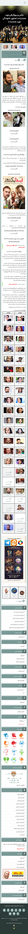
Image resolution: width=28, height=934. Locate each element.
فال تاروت (22, 835)
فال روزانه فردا (21, 899)
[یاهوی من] (23, 910)
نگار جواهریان (20, 332)
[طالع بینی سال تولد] (14, 778)
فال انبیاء (22, 646)
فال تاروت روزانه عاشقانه (19, 828)
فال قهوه (22, 655)
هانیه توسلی (8, 383)
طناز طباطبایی (20, 434)
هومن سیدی (8, 394)
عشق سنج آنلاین (20, 712)
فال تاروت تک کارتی (20, 804)
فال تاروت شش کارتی (19, 816)
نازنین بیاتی (20, 383)
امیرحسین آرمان (8, 424)
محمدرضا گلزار (20, 414)
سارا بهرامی (8, 521)
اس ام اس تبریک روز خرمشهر (18, 618)
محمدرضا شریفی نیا (20, 494)
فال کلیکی (22, 702)
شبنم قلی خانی (8, 465)
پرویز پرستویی (20, 373)
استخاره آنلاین (21, 637)
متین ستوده (20, 465)
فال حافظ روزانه (21, 861)
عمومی (17, 601)
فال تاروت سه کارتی (20, 807)
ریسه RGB (22, 721)
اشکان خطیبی (8, 445)
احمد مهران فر (8, 531)
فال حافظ (22, 858)
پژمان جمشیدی (8, 455)
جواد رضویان (8, 363)
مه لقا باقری (20, 501)
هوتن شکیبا (20, 531)
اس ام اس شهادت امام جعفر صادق (17, 624)
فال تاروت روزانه (20, 794)
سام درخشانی (20, 445)
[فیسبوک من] (15, 910)
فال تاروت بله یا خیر (20, 832)
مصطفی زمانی (20, 475)
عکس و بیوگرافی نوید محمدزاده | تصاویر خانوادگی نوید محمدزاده (14, 18)
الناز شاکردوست (8, 332)
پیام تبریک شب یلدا (20, 867)
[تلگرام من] (19, 910)
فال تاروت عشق (21, 825)
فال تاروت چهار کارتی (20, 810)
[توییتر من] (4, 910)
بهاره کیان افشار (20, 394)
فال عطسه (22, 887)
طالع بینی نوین (21, 890)
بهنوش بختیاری (20, 342)
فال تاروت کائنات (20, 801)
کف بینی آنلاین (6, 595)
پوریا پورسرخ (8, 342)
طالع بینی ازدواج (14, 595)
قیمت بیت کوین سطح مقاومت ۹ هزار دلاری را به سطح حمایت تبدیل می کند (14, 845)
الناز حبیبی (20, 404)
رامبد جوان (20, 455)
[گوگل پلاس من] (17, 913)
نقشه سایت (8, 923)
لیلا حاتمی (8, 373)
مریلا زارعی (8, 434)
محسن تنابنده (20, 484)
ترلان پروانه (20, 322)
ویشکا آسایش (8, 404)
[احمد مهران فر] (22, 47)
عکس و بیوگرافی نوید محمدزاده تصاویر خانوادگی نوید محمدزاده (14, 54)
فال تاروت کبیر (21, 797)
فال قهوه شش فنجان (20, 662)
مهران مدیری (8, 414)
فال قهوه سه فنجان (20, 659)
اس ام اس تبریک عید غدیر (19, 615)
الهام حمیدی (8, 475)
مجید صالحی (20, 511)
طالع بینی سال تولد (20, 785)
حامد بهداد (8, 511)
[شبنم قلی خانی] (6, 47)
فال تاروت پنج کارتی (20, 813)
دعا (23, 693)
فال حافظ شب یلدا (20, 864)
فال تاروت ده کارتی (20, 822)
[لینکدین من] (10, 913)
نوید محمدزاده (8, 353)
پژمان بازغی (8, 494)
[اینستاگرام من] (12, 910)
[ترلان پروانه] (14, 47)
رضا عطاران (20, 353)
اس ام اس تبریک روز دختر (19, 612)
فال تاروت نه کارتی (20, 819)
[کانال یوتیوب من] (14, 913)
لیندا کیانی (8, 322)
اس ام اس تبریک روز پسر (19, 621)
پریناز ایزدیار (8, 484)
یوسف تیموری (20, 521)
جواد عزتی (20, 363)
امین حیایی (8, 501)
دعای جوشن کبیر (20, 690)
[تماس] (8, 910)
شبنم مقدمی (20, 424)
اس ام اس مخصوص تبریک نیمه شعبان (16, 627)
